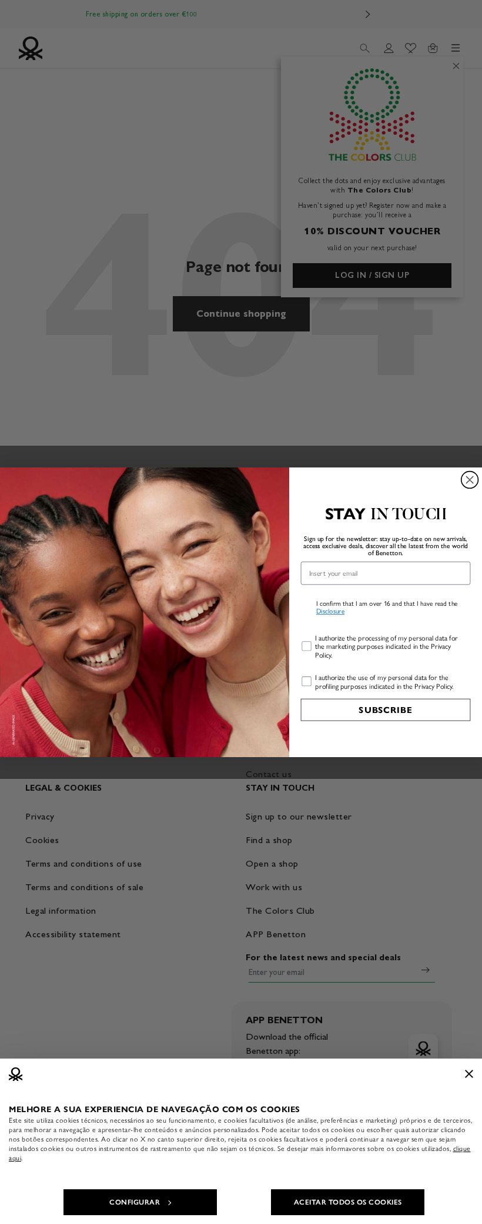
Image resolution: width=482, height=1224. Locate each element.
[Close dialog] (469, 479)
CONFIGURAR (134, 1202)
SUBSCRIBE (385, 709)
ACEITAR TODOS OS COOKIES (348, 1202)
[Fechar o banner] (469, 1074)
